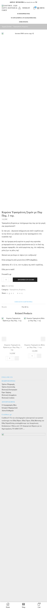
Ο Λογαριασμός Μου (9, 405)
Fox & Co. (25, 307)
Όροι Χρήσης (6, 392)
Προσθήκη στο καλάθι (26, 279)
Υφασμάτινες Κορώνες (20, 26)
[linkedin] (18, 293)
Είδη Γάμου (25, 420)
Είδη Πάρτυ (17, 420)
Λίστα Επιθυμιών (8, 410)
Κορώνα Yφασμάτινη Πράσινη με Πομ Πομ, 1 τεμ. (12, 347)
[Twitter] (7, 293)
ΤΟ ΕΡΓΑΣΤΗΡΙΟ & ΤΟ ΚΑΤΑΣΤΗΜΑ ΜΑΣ (23, 17)
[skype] (21, 293)
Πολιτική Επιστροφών (9, 390)
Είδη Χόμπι (6, 423)
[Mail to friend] (15, 293)
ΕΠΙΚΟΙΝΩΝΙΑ (23, 22)
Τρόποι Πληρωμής (8, 384)
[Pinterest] (13, 293)
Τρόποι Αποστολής (8, 387)
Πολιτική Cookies (8, 398)
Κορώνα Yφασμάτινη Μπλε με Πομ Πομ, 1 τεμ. (35, 346)
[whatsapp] (20, 293)
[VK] (11, 293)
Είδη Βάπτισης (36, 420)
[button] (17, 358)
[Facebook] (9, 293)
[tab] (23, 302)
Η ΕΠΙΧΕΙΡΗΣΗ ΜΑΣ (23, 13)
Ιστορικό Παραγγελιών (10, 408)
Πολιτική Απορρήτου (9, 395)
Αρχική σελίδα (6, 26)
